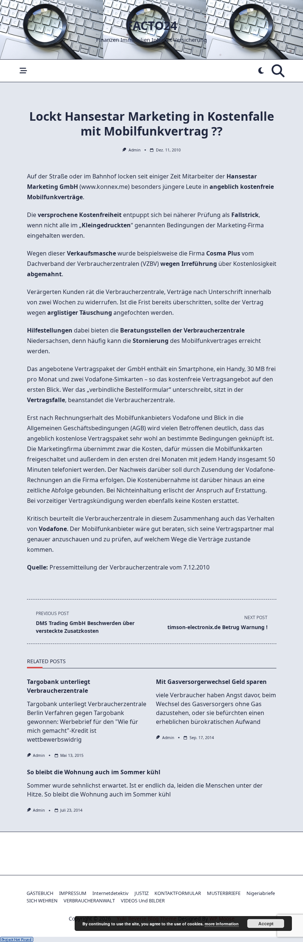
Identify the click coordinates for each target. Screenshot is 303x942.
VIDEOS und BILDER (143, 900)
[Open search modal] (278, 71)
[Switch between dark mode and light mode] (261, 71)
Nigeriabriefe (260, 893)
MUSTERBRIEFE (224, 893)
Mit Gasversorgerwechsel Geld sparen (211, 682)
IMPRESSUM (72, 893)
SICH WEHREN (42, 900)
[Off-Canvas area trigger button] (23, 71)
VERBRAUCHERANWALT (89, 900)
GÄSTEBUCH (40, 893)
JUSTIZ (142, 893)
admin (134, 150)
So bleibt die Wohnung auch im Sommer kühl (93, 772)
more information (222, 923)
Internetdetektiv (110, 893)
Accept (265, 923)
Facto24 (151, 25)
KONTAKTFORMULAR (177, 893)
